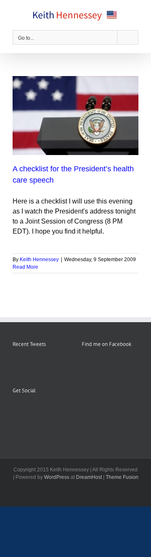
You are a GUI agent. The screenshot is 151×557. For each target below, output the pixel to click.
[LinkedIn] (49, 411)
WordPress (56, 477)
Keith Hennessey (39, 259)
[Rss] (26, 411)
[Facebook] (15, 411)
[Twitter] (37, 411)
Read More (25, 267)
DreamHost (89, 477)
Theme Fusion (122, 477)
